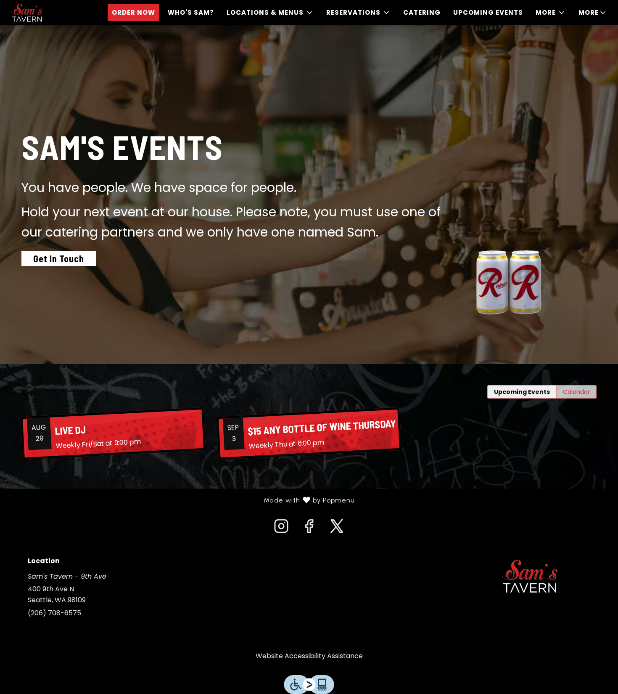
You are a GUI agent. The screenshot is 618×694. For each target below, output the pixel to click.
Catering (422, 12)
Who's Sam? (191, 12)
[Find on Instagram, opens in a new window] (281, 528)
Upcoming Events (488, 12)
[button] (270, 12)
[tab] (522, 392)
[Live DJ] (113, 433)
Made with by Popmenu (180, 500)
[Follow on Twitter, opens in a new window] (336, 528)
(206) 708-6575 (54, 613)
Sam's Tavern (529, 576)
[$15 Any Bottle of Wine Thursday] (309, 433)
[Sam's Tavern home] (44, 12)
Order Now (133, 12)
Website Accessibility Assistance (309, 656)
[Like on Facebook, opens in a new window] (309, 528)
